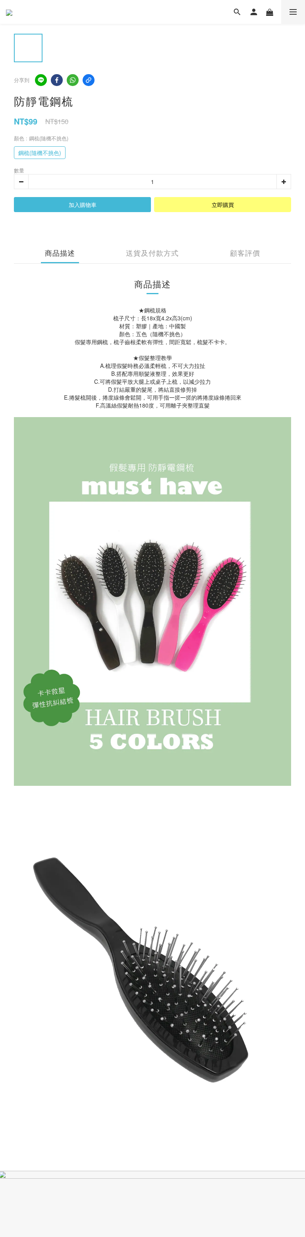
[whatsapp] (73, 80)
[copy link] (89, 80)
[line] (41, 80)
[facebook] (57, 80)
